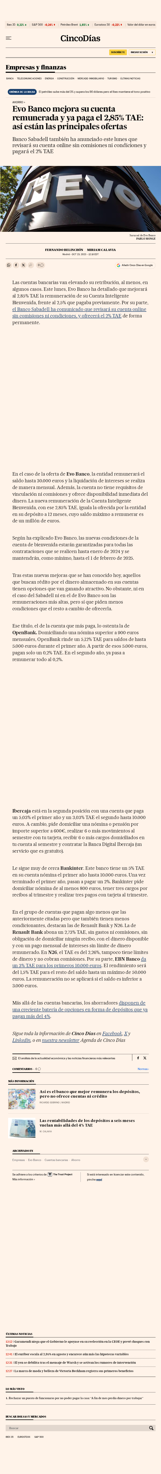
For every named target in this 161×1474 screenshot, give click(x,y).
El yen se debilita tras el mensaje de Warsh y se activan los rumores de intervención (75, 1362)
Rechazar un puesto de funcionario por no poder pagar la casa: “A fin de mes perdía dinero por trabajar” (76, 1398)
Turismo (112, 78)
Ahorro (17, 102)
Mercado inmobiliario (91, 78)
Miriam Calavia (101, 250)
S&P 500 (37, 24)
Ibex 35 (11, 24)
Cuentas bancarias (56, 1160)
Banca (10, 78)
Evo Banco (34, 1160)
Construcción (65, 78)
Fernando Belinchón (64, 250)
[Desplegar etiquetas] (146, 1159)
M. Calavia (46, 1131)
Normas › (143, 1069)
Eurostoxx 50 (102, 24)
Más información (22, 1179)
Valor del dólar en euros (141, 24)
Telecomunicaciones (29, 78)
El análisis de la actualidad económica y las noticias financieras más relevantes (66, 1058)
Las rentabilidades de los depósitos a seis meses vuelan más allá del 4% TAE (87, 1123)
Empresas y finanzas (36, 67)
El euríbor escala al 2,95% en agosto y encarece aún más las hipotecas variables (72, 1354)
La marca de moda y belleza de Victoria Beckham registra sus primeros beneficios (74, 1371)
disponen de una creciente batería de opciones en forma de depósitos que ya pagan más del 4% (80, 1009)
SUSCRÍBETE (118, 52)
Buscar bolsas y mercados (26, 1416)
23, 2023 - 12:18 (85, 254)
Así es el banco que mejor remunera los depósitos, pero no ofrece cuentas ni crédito (90, 1094)
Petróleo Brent (69, 24)
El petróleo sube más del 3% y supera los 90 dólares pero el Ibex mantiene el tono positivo (94, 91)
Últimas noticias (130, 78)
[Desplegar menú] (9, 38)
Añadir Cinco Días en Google (137, 265)
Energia (49, 78)
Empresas (18, 1160)
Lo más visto (15, 1389)
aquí (99, 1179)
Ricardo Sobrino (50, 1102)
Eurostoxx (24, 1437)
